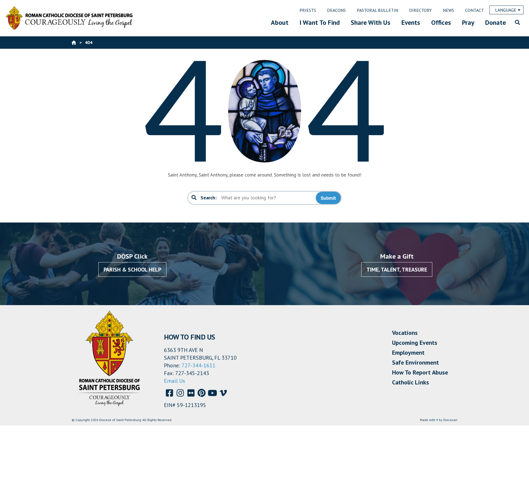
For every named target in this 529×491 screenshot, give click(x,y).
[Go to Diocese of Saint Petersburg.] (74, 42)
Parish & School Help (132, 269)
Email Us (174, 380)
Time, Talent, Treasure (396, 269)
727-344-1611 (198, 365)
